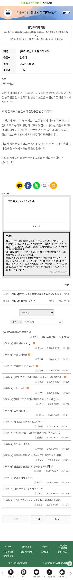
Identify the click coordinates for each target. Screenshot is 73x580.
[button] (70, 573)
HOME (8, 546)
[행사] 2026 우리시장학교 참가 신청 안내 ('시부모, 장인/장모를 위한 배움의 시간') (33, 399)
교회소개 (45, 546)
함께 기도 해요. (15, 343)
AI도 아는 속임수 (16, 444)
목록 (65, 285)
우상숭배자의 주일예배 (19, 365)
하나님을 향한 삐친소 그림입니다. (24, 421)
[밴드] (36, 185)
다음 (57, 519)
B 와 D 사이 (14, 388)
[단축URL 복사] (53, 185)
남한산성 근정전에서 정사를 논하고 (25, 466)
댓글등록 (36, 226)
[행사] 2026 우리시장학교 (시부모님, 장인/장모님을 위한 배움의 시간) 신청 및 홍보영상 (33, 377)
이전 (15, 519)
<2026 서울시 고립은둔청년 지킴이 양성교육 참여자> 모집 (33, 433)
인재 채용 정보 (15, 410)
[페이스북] (28, 185)
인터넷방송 (26, 546)
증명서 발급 (8, 555)
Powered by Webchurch (55, 563)
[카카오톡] (19, 185)
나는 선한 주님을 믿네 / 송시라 (23, 488)
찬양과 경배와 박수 (17, 477)
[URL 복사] (45, 185)
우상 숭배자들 (15, 354)
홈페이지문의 (63, 551)
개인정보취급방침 (63, 546)
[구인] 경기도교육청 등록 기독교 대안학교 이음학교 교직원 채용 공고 (33, 500)
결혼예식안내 (26, 551)
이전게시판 (8, 551)
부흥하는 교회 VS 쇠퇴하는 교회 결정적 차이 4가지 (32, 455)
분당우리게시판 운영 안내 (19, 332)
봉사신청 (45, 551)
